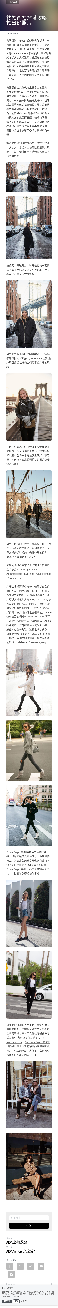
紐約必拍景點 (16, 1242)
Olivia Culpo (13, 852)
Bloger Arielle (37, 599)
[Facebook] (9, 1266)
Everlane (29, 573)
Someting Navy (36, 616)
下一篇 (9, 1247)
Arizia (35, 569)
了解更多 (15, 1296)
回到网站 (14, 2)
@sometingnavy (37, 642)
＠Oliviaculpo (39, 864)
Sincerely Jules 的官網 (37, 1042)
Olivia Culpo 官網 (16, 869)
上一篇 (9, 1238)
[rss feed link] (11, 1274)
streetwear (37, 358)
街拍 (21, 62)
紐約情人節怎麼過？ (21, 1251)
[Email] (41, 1266)
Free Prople (24, 569)
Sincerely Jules (15, 1024)
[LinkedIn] (30, 1266)
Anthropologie (14, 573)
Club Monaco (43, 573)
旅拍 (14, 62)
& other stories (16, 578)
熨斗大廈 (32, 625)
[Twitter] (20, 1266)
